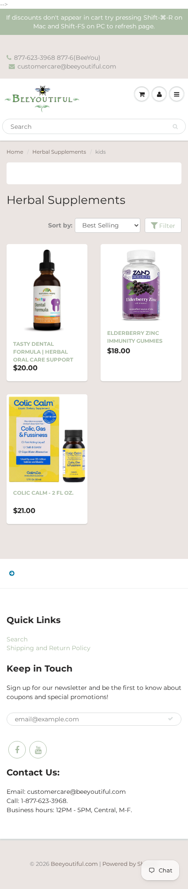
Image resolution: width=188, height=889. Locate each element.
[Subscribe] (170, 719)
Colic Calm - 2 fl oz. (43, 492)
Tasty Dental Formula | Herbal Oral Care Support (43, 352)
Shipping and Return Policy (49, 648)
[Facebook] (17, 749)
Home (15, 151)
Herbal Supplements (59, 151)
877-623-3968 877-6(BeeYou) (57, 58)
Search (17, 639)
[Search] (175, 127)
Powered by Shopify (130, 863)
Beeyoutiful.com (74, 863)
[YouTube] (38, 749)
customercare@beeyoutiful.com (66, 66)
